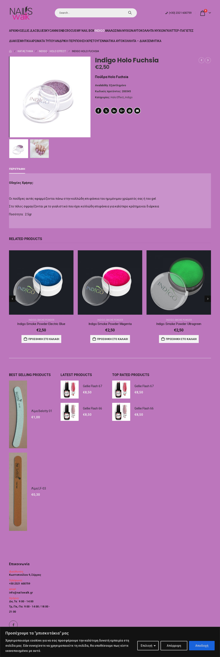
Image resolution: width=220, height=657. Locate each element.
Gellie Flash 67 (92, 386)
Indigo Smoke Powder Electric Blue (41, 324)
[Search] (130, 13)
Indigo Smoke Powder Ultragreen (179, 324)
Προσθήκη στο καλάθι (43, 339)
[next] (208, 60)
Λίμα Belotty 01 (41, 411)
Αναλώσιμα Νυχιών (119, 30)
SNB (62, 30)
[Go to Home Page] (10, 51)
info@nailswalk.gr (21, 592)
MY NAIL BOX (86, 30)
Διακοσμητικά (20, 41)
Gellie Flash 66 (92, 408)
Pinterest (129, 110)
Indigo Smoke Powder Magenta (110, 324)
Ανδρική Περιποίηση (70, 41)
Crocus (70, 30)
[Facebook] (13, 625)
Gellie (24, 30)
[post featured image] (41, 282)
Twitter (106, 110)
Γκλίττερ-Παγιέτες (180, 30)
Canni (53, 30)
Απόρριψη (174, 645)
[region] (110, 642)
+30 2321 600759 (19, 583)
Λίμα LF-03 (38, 488)
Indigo (99, 30)
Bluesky (43, 30)
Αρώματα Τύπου (43, 41)
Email (137, 110)
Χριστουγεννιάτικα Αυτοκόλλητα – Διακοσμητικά (124, 41)
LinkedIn (114, 110)
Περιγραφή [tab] (17, 169)
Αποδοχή (201, 645)
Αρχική (14, 30)
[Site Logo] (21, 13)
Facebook (98, 110)
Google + (121, 110)
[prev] (202, 60)
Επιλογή (146, 645)
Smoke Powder (45, 320)
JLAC (33, 30)
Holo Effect (117, 97)
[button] (10, 97)
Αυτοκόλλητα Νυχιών (149, 30)
